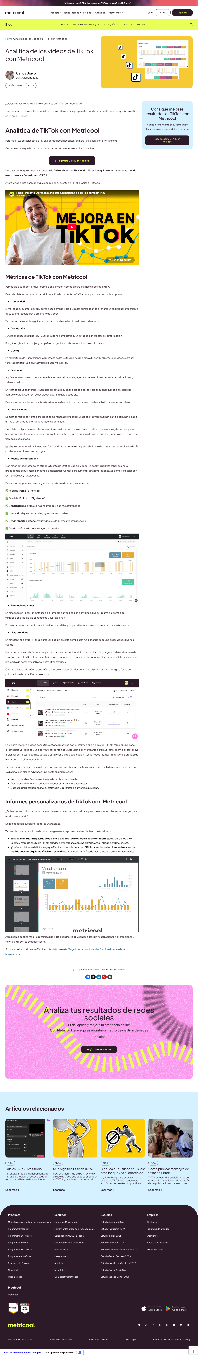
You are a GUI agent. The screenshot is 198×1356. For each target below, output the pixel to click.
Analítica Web (15, 85)
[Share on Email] (109, 977)
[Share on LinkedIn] (98, 977)
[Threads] (167, 1325)
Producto (54, 12)
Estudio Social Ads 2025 (113, 1270)
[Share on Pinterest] (104, 977)
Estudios (128, 24)
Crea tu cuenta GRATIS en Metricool (167, 140)
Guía (62, 24)
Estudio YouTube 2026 (112, 1222)
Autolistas (59, 1263)
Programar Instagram (18, 1228)
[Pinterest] (188, 1325)
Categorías (110, 24)
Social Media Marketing (85, 24)
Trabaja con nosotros (157, 1242)
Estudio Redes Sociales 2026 (116, 1256)
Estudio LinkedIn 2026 (112, 1242)
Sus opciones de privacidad (59, 1352)
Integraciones (15, 1276)
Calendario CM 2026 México (69, 1242)
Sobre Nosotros (155, 1249)
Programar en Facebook (20, 1249)
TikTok (31, 85)
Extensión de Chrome (19, 1263)
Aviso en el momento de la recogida (22, 1352)
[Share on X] (93, 977)
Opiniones (152, 1235)
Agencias (100, 12)
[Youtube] (174, 1325)
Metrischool (115, 12)
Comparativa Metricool (66, 1276)
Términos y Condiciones (20, 1339)
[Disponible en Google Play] (178, 1308)
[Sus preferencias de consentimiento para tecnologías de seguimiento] (193, 1351)
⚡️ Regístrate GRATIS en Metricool (72, 160)
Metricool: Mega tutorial (66, 1222)
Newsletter (60, 1270)
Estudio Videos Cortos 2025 (115, 1276)
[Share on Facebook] (87, 977)
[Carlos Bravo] (9, 75)
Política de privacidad (60, 1339)
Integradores (61, 1256)
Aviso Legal (130, 1339)
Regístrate (182, 12)
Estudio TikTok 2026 (111, 1235)
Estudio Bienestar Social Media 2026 (119, 1249)
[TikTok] (153, 1325)
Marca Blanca (61, 1249)
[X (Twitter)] (160, 1325)
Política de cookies (98, 1339)
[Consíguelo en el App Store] (153, 1308)
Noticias (141, 24)
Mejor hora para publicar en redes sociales (29, 1222)
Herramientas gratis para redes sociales (74, 1228)
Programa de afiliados (158, 1228)
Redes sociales (71, 12)
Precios (87, 12)
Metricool (13, 1294)
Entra (162, 12)
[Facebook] (139, 1325)
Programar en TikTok (18, 1242)
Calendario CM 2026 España (69, 1235)
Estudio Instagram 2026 (113, 1228)
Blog (8, 24)
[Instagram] (146, 1325)
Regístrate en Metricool (99, 1049)
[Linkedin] (181, 1325)
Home (8, 38)
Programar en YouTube (19, 1256)
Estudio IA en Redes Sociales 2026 (118, 1263)
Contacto (152, 1222)
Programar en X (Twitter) (20, 1235)
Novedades (14, 1270)
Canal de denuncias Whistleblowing (171, 1339)
